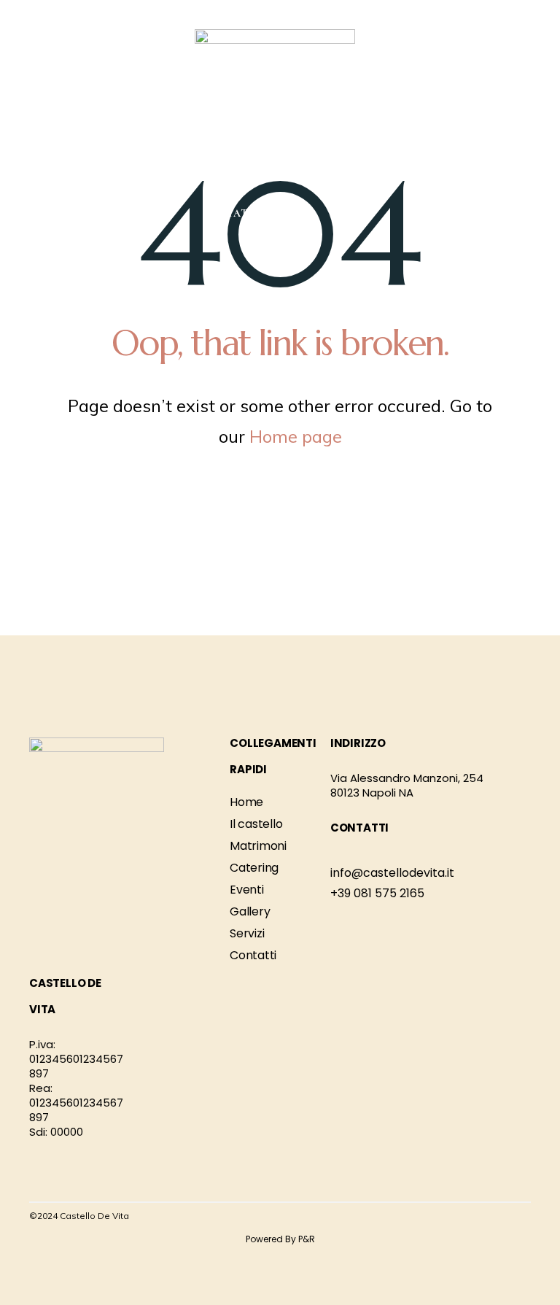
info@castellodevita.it (392, 872)
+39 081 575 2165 (377, 893)
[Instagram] (523, 1217)
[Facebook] (505, 1217)
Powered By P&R (280, 1239)
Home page (295, 436)
